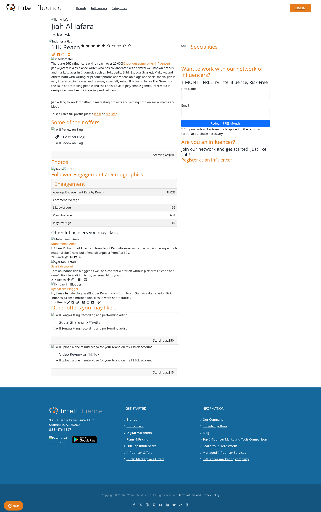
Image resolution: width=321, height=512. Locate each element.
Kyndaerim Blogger (64, 289)
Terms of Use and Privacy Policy (199, 495)
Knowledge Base (215, 426)
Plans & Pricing (137, 439)
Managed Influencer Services (224, 452)
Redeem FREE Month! (226, 123)
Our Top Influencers (141, 446)
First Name (189, 89)
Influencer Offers (139, 452)
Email (185, 105)
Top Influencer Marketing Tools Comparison (235, 439)
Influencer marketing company (226, 459)
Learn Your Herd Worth (220, 446)
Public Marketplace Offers (145, 459)
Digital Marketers (139, 433)
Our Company (213, 419)
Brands (132, 419)
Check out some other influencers (147, 63)
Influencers (135, 426)
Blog (206, 433)
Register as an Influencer (206, 160)
